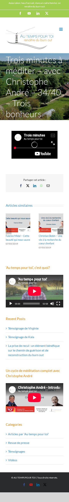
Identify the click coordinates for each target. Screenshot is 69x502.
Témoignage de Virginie (23, 328)
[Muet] (52, 304)
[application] (34, 291)
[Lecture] (11, 304)
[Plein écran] (58, 304)
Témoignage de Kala (21, 337)
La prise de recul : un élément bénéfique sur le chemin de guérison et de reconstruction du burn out (34, 350)
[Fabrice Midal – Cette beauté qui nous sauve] (18, 215)
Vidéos (12, 460)
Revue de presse (18, 442)
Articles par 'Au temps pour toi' (28, 434)
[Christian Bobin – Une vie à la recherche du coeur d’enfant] (51, 215)
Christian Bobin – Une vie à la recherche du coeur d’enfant (50, 239)
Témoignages (16, 451)
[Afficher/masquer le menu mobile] (61, 29)
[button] (9, 231)
